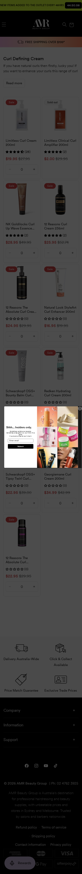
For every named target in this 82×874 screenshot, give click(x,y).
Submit (20, 446)
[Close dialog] (79, 408)
